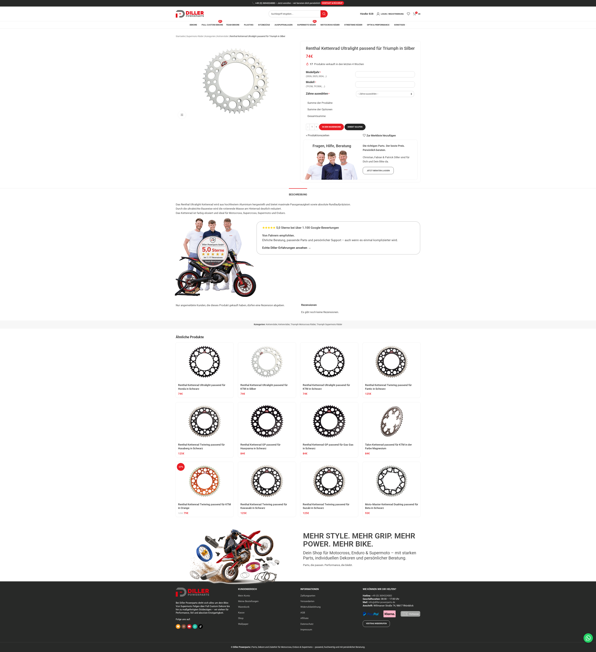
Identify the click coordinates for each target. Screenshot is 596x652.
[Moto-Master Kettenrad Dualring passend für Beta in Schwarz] (391, 481)
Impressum (306, 629)
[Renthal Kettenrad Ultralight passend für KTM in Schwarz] (329, 362)
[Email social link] (178, 626)
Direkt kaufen (355, 127)
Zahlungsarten (307, 595)
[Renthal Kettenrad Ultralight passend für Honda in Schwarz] (204, 362)
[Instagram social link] (183, 626)
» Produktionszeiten (317, 135)
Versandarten (307, 601)
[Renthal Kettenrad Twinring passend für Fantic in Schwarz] (391, 362)
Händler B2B (366, 13)
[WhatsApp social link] (195, 626)
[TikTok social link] (200, 626)
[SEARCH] (324, 13)
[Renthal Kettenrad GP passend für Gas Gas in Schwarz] (329, 421)
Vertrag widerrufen (376, 623)
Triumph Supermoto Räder (329, 324)
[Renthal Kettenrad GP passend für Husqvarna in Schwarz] (267, 421)
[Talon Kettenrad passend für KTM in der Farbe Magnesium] (391, 421)
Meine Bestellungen (248, 601)
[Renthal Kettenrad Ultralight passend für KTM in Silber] (267, 362)
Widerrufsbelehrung (310, 606)
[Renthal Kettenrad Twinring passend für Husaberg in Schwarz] (204, 421)
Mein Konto (244, 595)
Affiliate (304, 618)
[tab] (298, 193)
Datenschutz (306, 624)
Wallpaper (243, 624)
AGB (302, 612)
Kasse (241, 612)
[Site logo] (190, 13)
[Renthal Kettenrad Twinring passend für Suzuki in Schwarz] (329, 481)
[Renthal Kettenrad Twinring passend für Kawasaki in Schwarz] (267, 481)
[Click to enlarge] (182, 115)
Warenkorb (243, 606)
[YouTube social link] (189, 626)
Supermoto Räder (195, 36)
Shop (240, 618)
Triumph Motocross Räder (303, 324)
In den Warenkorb (331, 127)
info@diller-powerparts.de (382, 602)
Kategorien (210, 36)
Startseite (180, 36)
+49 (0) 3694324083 (265, 3)
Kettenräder (222, 36)
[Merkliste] (408, 14)
